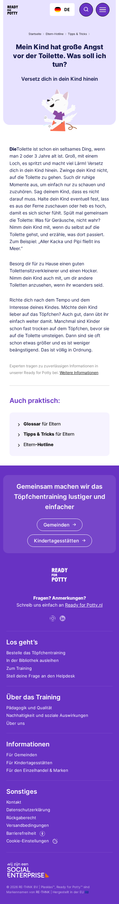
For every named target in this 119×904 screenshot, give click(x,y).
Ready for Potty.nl (83, 605)
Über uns (15, 723)
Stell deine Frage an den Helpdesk (40, 675)
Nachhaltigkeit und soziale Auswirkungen (47, 715)
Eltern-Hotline (54, 34)
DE (67, 9)
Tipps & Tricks (77, 34)
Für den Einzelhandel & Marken (37, 770)
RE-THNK (43, 892)
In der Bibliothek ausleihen (32, 660)
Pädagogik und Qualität (29, 707)
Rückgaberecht (21, 817)
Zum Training (19, 668)
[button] (102, 10)
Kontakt (13, 802)
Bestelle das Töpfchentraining (35, 652)
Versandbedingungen (27, 825)
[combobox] (62, 9)
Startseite (35, 34)
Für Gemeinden (21, 754)
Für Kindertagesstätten (29, 762)
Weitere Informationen (79, 372)
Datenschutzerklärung (28, 809)
